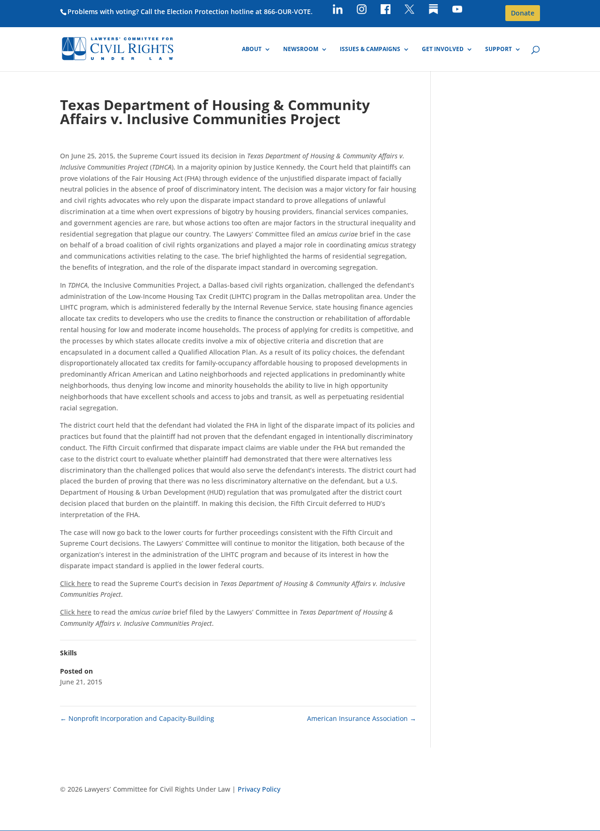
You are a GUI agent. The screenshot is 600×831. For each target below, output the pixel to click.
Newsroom (300, 49)
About (252, 49)
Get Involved (443, 49)
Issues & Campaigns (370, 49)
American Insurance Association (361, 718)
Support (498, 49)
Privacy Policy (259, 789)
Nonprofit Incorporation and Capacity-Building (137, 718)
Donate (522, 12)
